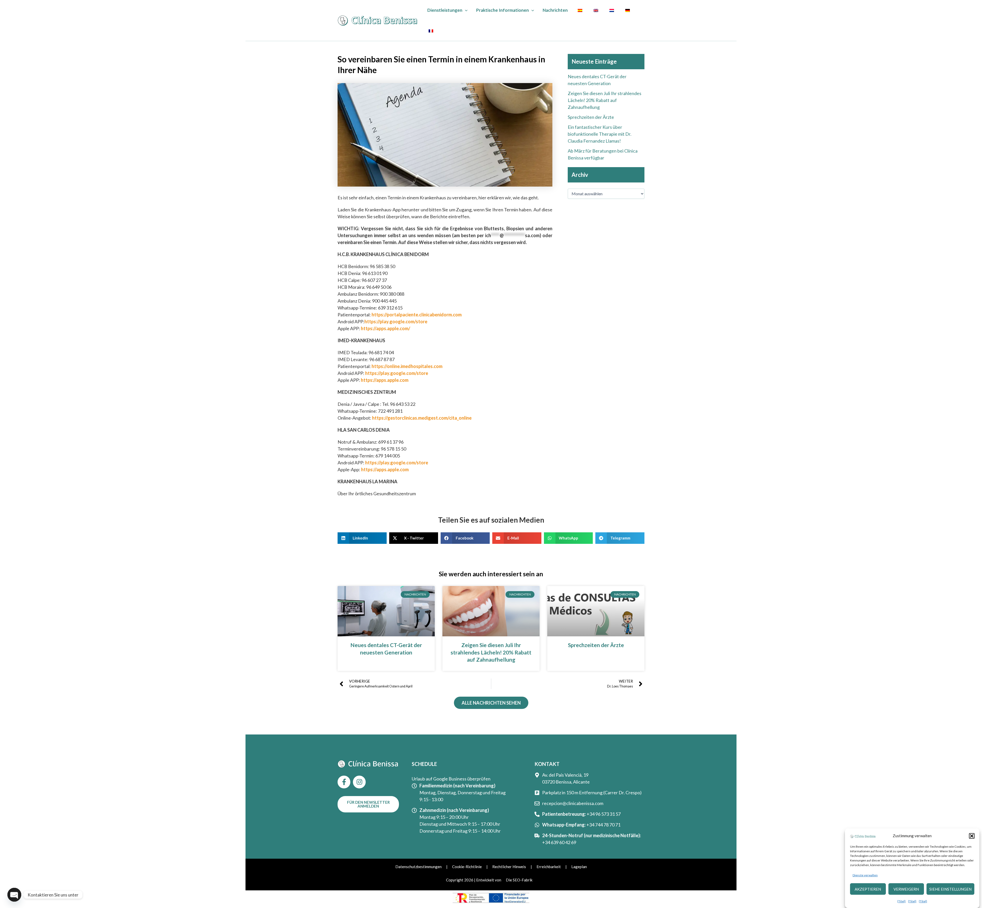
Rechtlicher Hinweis (509, 866)
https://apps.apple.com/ (385, 328)
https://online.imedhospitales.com (407, 366)
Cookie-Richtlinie (467, 866)
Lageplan (579, 866)
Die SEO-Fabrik (519, 880)
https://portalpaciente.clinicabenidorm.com (416, 314)
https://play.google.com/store (395, 321)
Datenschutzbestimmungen (418, 866)
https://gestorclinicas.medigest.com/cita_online (422, 418)
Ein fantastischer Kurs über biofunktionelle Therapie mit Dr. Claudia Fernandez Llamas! (599, 134)
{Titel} (901, 901)
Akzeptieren (868, 889)
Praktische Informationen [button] (502, 10)
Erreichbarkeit (549, 866)
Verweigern (906, 889)
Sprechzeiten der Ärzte (591, 117)
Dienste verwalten (865, 875)
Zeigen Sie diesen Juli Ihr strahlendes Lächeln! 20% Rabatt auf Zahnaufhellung (604, 100)
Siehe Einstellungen (950, 889)
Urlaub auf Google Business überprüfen (451, 778)
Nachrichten (555, 10)
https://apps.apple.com (384, 380)
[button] (971, 835)
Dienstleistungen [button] (444, 10)
